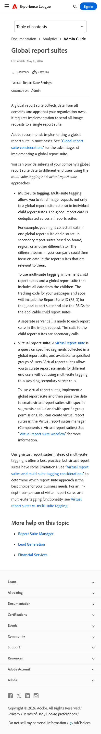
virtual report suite (70, 342)
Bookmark (23, 72)
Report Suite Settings (37, 82)
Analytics (50, 38)
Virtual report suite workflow (42, 433)
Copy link (43, 72)
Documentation (23, 38)
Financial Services (32, 554)
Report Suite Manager (35, 533)
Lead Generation (31, 544)
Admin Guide (75, 38)
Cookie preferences (61, 713)
